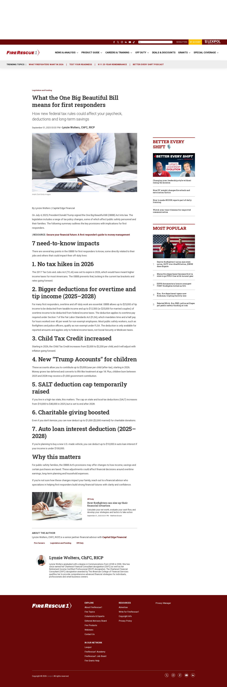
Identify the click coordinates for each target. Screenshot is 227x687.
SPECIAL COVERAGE (205, 52)
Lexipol (50, 676)
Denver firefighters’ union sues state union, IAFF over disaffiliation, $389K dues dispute (175, 264)
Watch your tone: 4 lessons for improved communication (172, 211)
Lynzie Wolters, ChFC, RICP (78, 127)
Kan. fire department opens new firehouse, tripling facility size (172, 295)
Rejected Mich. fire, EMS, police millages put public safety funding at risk (176, 304)
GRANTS (183, 52)
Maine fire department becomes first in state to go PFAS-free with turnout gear (175, 275)
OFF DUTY (140, 52)
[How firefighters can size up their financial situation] (57, 506)
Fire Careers (39, 543)
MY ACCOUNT (195, 42)
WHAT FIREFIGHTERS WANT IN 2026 (46, 64)
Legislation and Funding (42, 90)
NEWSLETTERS (181, 42)
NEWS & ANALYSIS (65, 52)
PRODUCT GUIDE (90, 52)
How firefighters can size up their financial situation (107, 504)
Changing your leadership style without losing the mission (172, 181)
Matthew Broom (116, 516)
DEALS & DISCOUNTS (164, 52)
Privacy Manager (163, 603)
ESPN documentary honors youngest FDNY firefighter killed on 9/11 (174, 285)
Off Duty (90, 499)
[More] (77, 52)
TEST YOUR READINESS (80, 64)
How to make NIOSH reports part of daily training (172, 201)
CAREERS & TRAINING (117, 52)
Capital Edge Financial (114, 537)
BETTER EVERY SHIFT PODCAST (148, 64)
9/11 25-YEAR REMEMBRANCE (112, 64)
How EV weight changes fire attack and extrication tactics (171, 191)
